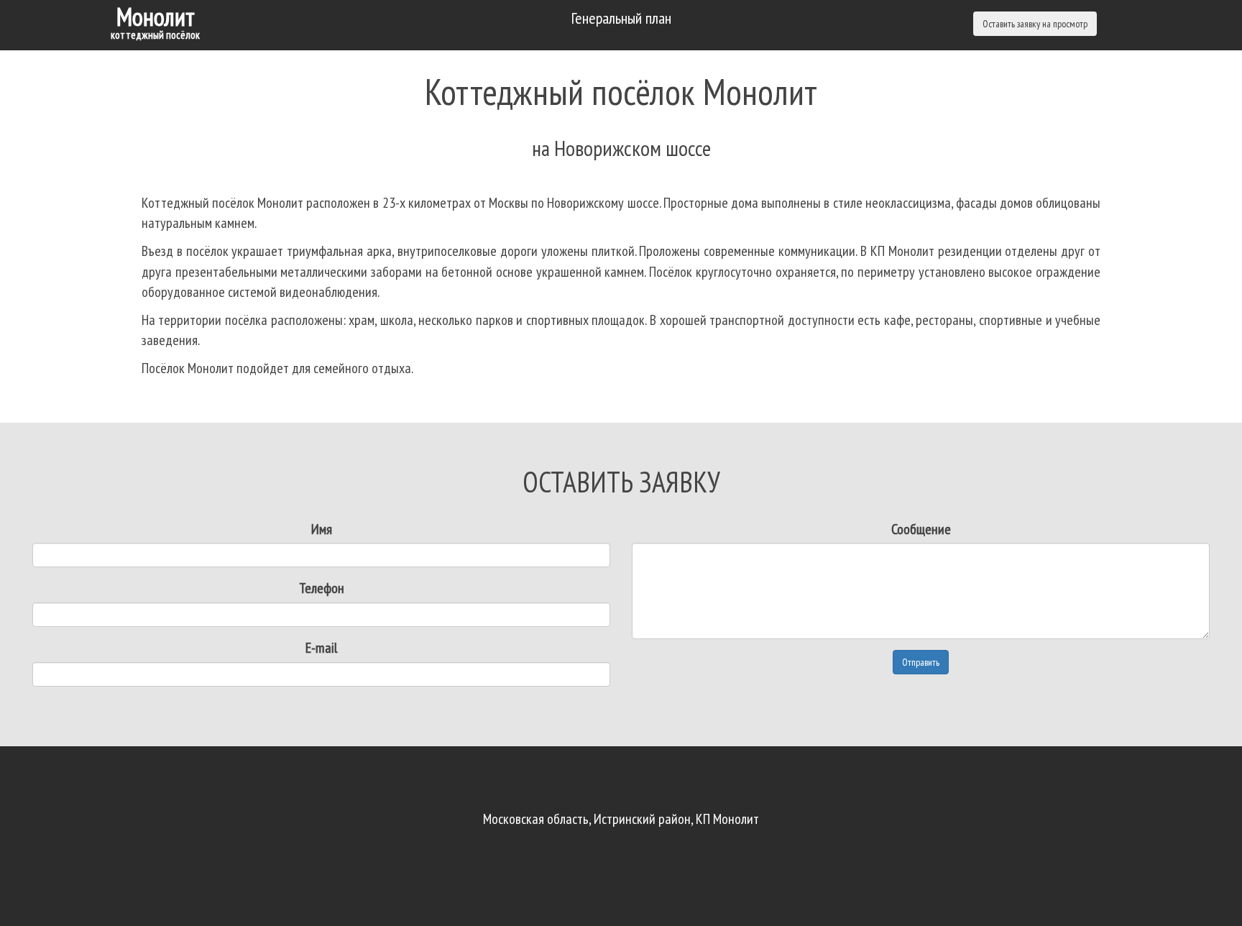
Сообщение (921, 529)
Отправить (920, 662)
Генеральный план (621, 18)
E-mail (321, 647)
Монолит (155, 21)
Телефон (321, 588)
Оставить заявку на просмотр (1035, 23)
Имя (321, 529)
